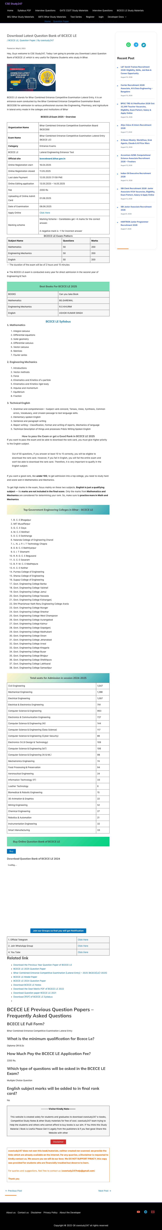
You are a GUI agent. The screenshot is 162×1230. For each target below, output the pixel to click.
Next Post (104, 1191)
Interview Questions (45, 10)
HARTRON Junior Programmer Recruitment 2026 (134, 223)
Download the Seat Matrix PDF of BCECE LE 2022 (38, 989)
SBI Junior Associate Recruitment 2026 (136, 208)
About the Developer (70, 1212)
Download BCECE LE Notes (27, 985)
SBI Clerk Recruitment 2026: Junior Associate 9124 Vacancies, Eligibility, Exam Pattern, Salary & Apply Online (138, 191)
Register (90, 17)
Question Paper (27, 40)
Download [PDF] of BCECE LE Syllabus (33, 996)
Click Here (45, 212)
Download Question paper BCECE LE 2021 (34, 993)
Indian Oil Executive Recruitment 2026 (136, 175)
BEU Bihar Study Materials (20, 17)
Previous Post (13, 1191)
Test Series (76, 17)
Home (10, 10)
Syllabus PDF (24, 10)
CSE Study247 (13, 3)
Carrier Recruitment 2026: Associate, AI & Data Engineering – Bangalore (137, 88)
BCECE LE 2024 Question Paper (29, 981)
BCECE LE (13, 40)
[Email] (153, 1212)
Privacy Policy (50, 1212)
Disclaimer (36, 1212)
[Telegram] (145, 1212)
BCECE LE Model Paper (25, 977)
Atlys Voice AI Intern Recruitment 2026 (136, 126)
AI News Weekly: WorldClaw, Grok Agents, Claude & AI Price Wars (136, 142)
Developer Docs (116, 17)
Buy (11, 851)
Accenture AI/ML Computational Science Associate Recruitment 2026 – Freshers (135, 158)
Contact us (23, 1212)
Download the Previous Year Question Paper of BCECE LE (42, 965)
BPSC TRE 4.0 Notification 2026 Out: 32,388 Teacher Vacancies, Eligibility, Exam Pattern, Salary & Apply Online (138, 108)
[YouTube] (138, 1212)
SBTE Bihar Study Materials (52, 17)
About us (11, 1212)
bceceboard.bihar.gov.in (52, 158)
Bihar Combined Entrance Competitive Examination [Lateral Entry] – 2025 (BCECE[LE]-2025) (60, 973)
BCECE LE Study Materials (130, 10)
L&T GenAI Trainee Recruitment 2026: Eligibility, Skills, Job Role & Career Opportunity (136, 70)
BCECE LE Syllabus (58, 321)
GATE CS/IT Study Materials (74, 10)
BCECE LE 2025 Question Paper (29, 969)
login (101, 17)
